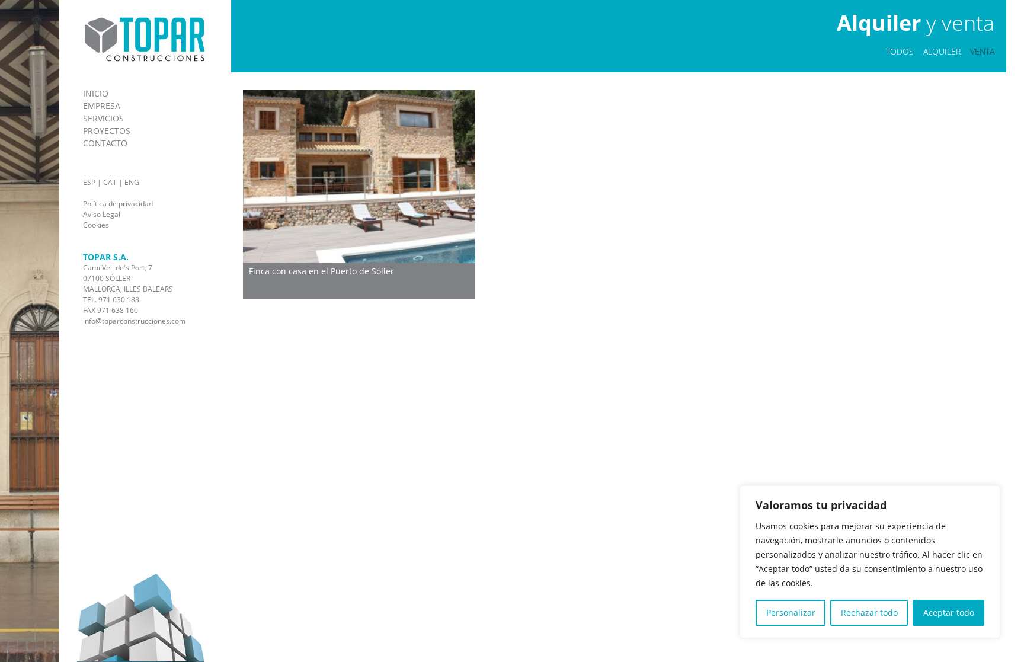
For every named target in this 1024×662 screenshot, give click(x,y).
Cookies (96, 225)
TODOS (900, 51)
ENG (131, 182)
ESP (89, 182)
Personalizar (790, 612)
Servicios (103, 118)
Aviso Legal (101, 214)
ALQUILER (942, 51)
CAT (110, 182)
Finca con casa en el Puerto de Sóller (321, 271)
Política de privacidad (118, 204)
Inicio (95, 93)
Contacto (105, 143)
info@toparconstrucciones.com (134, 321)
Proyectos (106, 130)
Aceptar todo (948, 612)
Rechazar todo (869, 612)
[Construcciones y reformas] (145, 61)
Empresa (101, 105)
